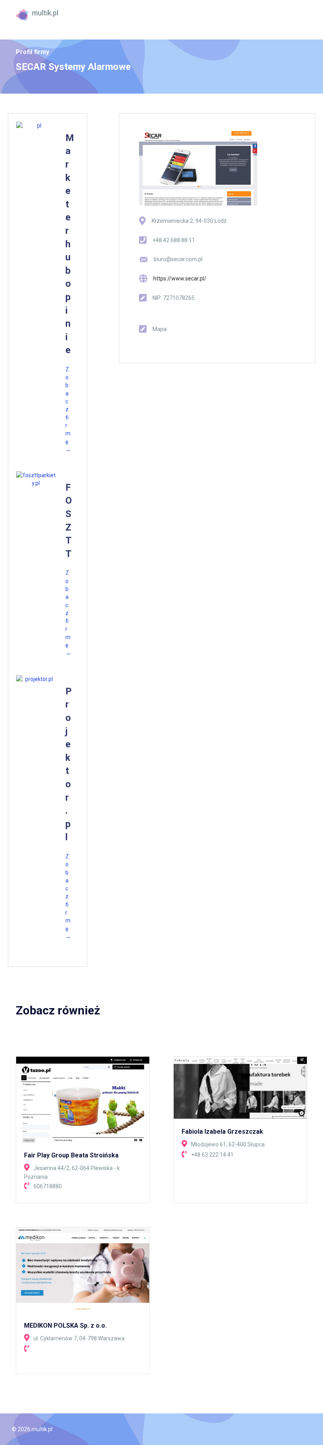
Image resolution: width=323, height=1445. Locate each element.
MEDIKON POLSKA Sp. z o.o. (65, 1325)
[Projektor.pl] (36, 679)
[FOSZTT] (36, 479)
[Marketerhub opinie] (36, 126)
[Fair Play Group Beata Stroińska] (82, 1099)
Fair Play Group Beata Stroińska (71, 1155)
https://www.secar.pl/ (179, 278)
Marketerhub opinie (69, 244)
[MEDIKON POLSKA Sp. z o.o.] (82, 1269)
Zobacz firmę (68, 409)
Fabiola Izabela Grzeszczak (222, 1131)
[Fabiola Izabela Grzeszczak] (240, 1087)
